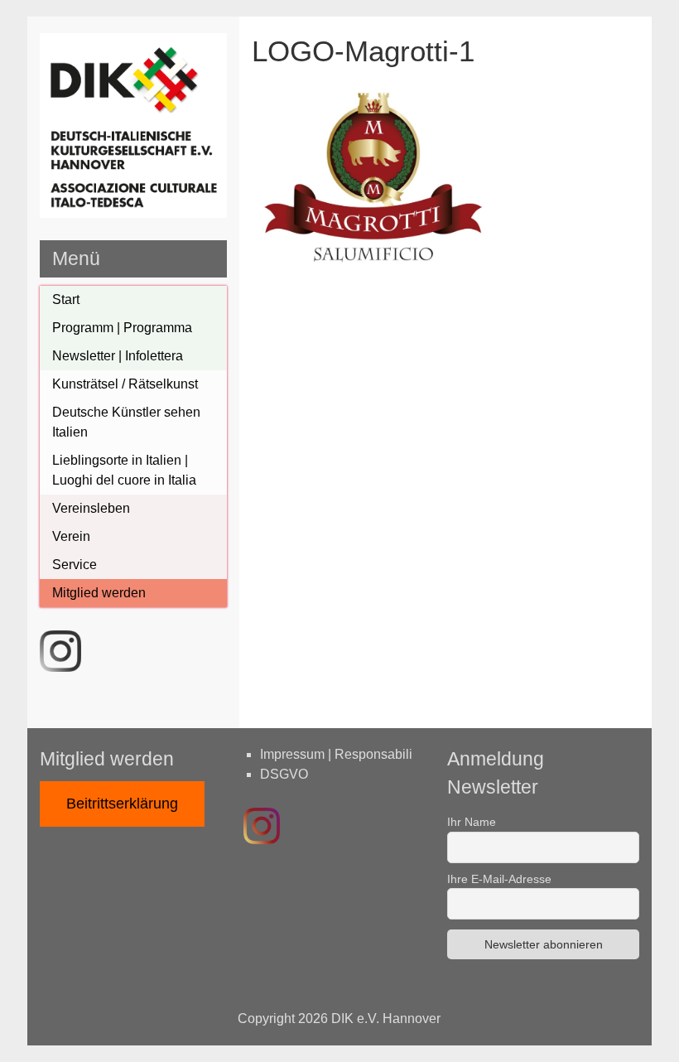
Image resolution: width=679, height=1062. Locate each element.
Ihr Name (471, 821)
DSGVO (284, 774)
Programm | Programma (122, 328)
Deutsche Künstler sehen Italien (126, 422)
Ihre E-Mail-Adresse (499, 879)
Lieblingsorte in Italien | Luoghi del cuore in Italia (124, 470)
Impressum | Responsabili (336, 754)
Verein (71, 536)
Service (74, 565)
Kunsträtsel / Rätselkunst (125, 384)
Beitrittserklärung (122, 803)
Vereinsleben (91, 508)
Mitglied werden (99, 593)
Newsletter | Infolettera (117, 356)
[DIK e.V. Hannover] (133, 213)
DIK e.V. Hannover (386, 1018)
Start (65, 299)
